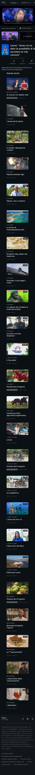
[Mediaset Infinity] (4, 2)
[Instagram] (28, 719)
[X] (32, 719)
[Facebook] (23, 719)
